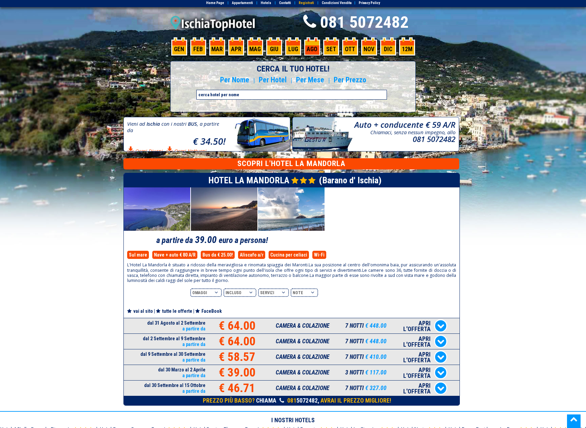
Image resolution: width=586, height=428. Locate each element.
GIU (274, 49)
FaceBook (211, 311)
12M (407, 49)
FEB (198, 49)
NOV (369, 49)
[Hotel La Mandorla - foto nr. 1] (157, 229)
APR (236, 49)
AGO (312, 49)
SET (331, 49)
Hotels (266, 3)
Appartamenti (242, 3)
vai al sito (143, 311)
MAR (217, 49)
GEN (179, 49)
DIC (388, 49)
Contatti (285, 3)
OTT (350, 49)
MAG (255, 49)
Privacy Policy (369, 3)
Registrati (306, 3)
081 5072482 (364, 22)
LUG (293, 49)
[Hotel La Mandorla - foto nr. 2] (224, 229)
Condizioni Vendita (337, 3)
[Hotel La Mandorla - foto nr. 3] (291, 229)
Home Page (215, 3)
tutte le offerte (177, 311)
